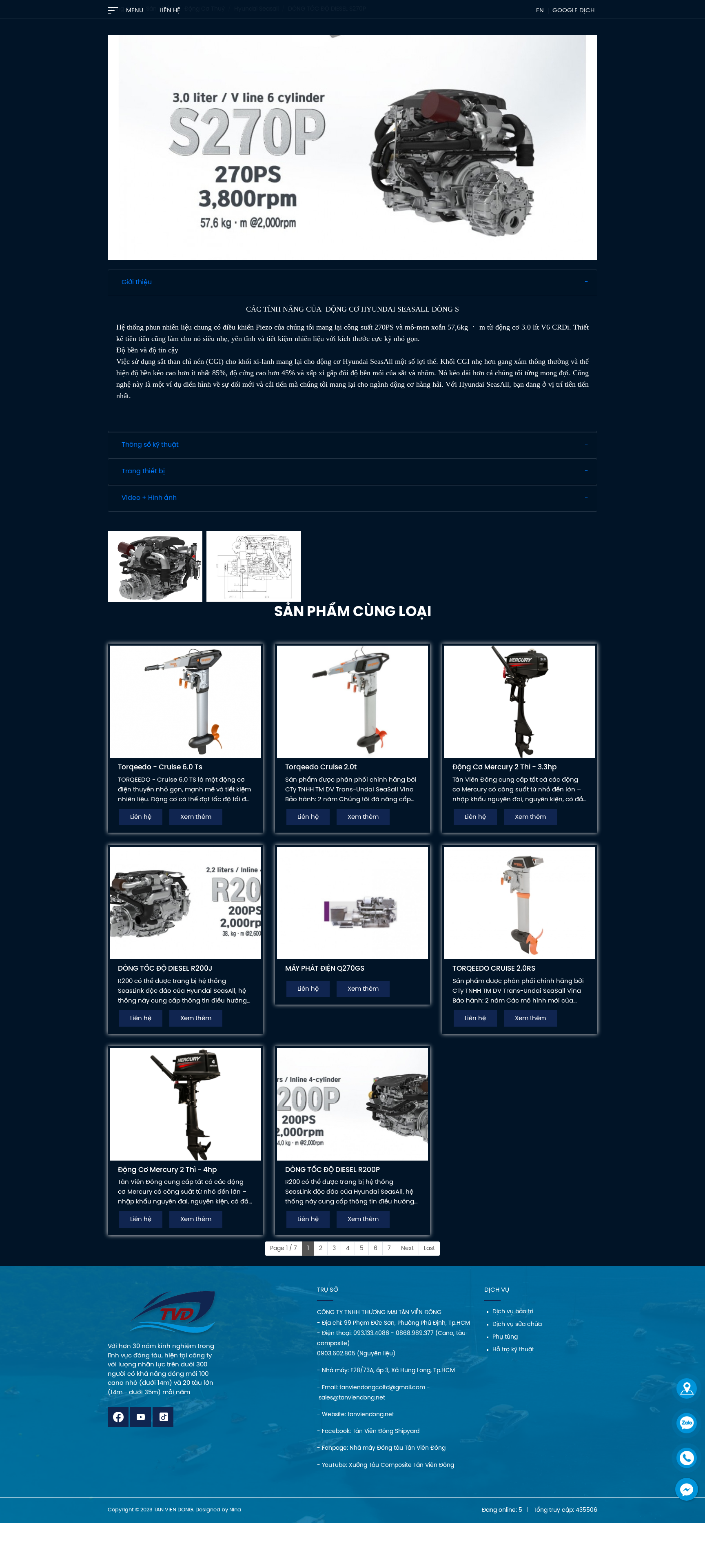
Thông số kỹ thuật (150, 444)
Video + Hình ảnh (149, 498)
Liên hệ (170, 10)
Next (407, 1249)
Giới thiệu (137, 282)
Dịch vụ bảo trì (512, 1312)
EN (540, 10)
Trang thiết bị (143, 471)
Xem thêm (195, 817)
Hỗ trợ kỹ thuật (513, 1350)
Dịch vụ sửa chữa (517, 1324)
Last (429, 1249)
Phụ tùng (505, 1337)
